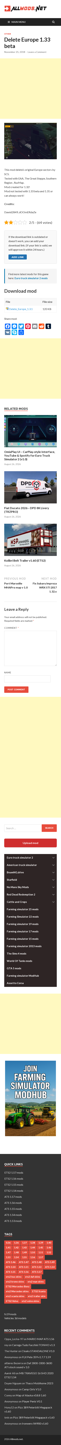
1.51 (40, 1252)
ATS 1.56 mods (13, 1202)
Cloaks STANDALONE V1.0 (38, 1351)
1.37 (24, 1242)
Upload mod (30, 842)
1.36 (16, 1242)
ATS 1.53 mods (13, 1220)
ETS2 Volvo (12, 1301)
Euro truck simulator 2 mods (31, 278)
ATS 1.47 (23, 1262)
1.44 (32, 1247)
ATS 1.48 (37, 1262)
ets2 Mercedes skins (17, 1291)
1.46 (49, 1247)
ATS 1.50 (10, 1267)
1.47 (8, 1252)
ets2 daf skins (32, 1276)
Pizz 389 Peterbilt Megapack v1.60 (33, 1417)
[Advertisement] (30, 88)
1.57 (40, 1257)
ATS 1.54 (50, 1267)
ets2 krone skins (15, 1281)
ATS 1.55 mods (13, 1208)
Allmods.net (16, 1439)
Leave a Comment (37, 52)
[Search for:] (30, 828)
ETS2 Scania (38, 1291)
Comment (11, 628)
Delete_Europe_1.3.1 (21, 309)
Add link (18, 257)
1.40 (49, 1242)
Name (7, 672)
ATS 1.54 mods (13, 1214)
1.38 (32, 1242)
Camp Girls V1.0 (31, 1389)
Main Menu (19, 21)
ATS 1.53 (37, 1267)
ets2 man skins (36, 1281)
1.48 (16, 1252)
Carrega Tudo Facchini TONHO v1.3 (33, 1345)
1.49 (24, 1252)
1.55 (24, 1257)
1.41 (8, 1247)
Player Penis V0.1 (32, 1401)
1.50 (32, 1252)
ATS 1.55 (10, 1272)
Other (7, 34)
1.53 (8, 1257)
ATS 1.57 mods (13, 1196)
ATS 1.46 (10, 1262)
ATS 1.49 (50, 1262)
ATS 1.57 (37, 1272)
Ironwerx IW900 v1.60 (35, 1423)
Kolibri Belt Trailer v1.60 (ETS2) (25, 560)
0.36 (8, 1242)
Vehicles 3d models (15, 1318)
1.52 (49, 1252)
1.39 (40, 1242)
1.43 (24, 1247)
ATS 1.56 (23, 1272)
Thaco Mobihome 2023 (39, 1383)
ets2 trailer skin (36, 1296)
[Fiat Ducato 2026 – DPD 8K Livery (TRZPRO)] (30, 504)
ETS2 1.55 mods (13, 1184)
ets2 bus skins (14, 1276)
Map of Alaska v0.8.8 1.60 (31, 1395)
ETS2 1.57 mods (13, 1172)
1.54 (16, 1257)
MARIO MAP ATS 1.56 (40, 1338)
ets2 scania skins (15, 1296)
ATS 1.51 (23, 1267)
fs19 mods (10, 1314)
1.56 (32, 1257)
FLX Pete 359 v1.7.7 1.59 (36, 1357)
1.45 (40, 1247)
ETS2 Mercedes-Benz (17, 1286)
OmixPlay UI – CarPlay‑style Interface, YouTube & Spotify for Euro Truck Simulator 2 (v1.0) (29, 455)
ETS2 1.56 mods (13, 1178)
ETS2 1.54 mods (13, 1190)
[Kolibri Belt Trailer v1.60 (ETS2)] (30, 556)
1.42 (16, 1247)
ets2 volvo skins (30, 1301)
